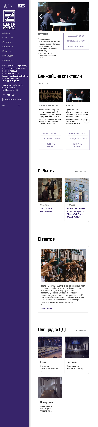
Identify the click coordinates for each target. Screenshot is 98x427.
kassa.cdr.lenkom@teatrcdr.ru (15, 76)
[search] (19, 105)
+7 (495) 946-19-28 (10, 81)
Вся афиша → (44, 83)
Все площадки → (81, 330)
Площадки (7, 56)
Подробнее (46, 308)
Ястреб (43, 34)
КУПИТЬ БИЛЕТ (76, 46)
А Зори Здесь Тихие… (49, 105)
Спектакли (7, 37)
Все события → (82, 172)
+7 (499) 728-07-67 (10, 78)
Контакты (7, 60)
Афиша (6, 33)
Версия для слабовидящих (12, 99)
